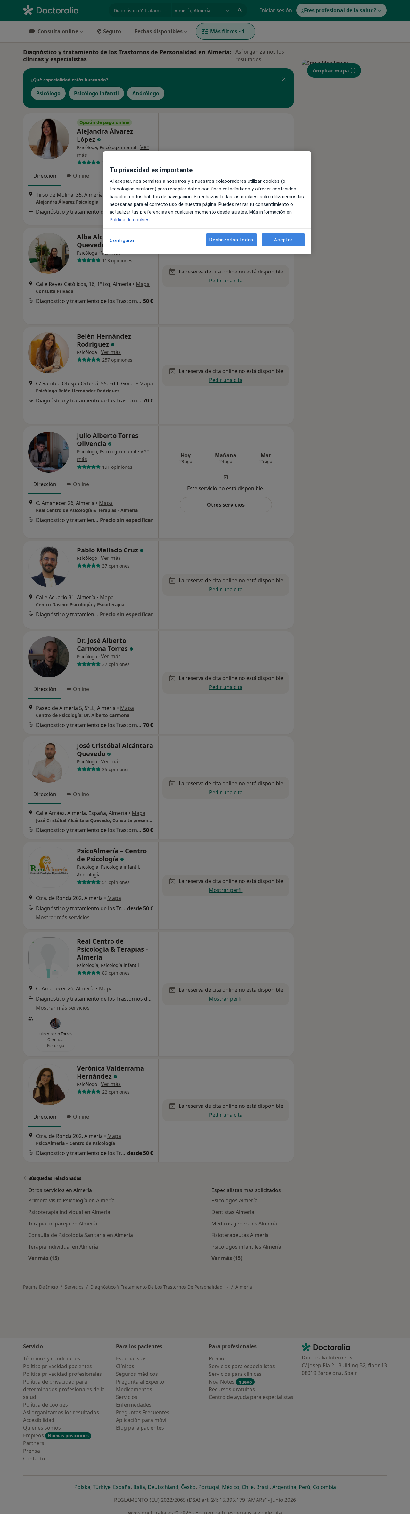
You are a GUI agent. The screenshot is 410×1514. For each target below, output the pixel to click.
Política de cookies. (130, 220)
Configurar (122, 240)
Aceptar (283, 240)
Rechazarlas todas (231, 240)
